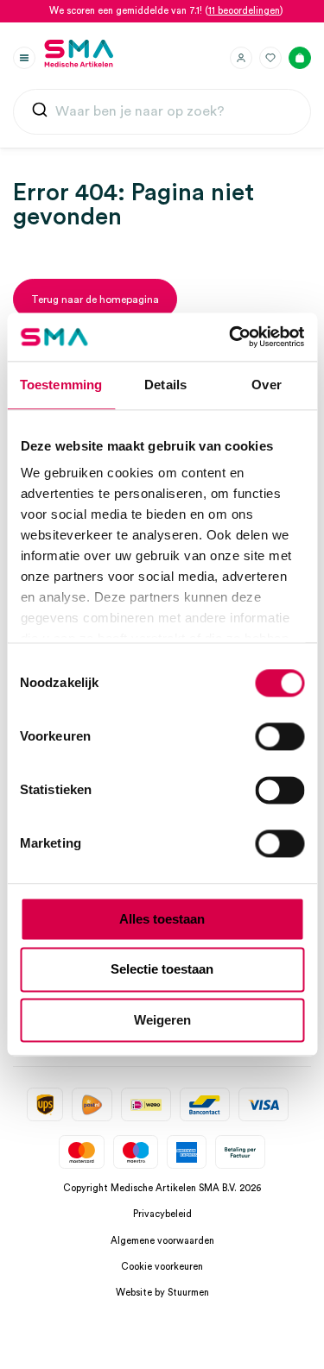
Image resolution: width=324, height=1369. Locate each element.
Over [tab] (266, 384)
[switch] (279, 736)
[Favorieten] (270, 58)
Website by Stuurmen (162, 1292)
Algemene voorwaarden (162, 1241)
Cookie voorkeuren (162, 1266)
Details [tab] (165, 384)
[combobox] (162, 112)
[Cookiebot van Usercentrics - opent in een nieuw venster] (230, 336)
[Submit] (39, 113)
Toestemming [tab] (61, 384)
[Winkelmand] (300, 58)
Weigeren (162, 1020)
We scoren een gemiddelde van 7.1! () (166, 11)
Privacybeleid (162, 1214)
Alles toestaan (162, 919)
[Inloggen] (241, 58)
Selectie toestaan (162, 969)
